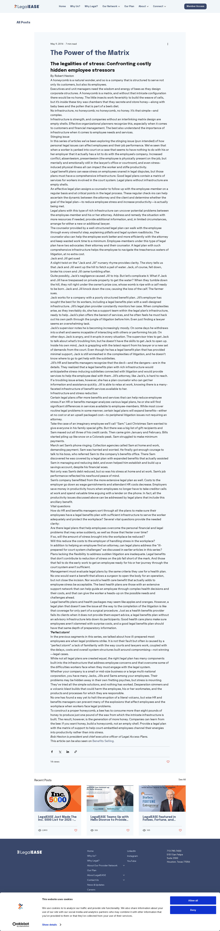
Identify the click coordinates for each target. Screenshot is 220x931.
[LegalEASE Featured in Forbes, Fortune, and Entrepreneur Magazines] (162, 798)
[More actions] (168, 44)
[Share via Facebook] (51, 751)
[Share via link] (75, 751)
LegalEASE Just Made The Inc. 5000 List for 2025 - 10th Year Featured (57, 818)
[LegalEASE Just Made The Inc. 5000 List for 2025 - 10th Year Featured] (57, 798)
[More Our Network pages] (119, 6)
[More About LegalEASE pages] (124, 875)
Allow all (193, 900)
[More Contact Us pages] (124, 880)
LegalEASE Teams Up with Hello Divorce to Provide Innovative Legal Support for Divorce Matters (110, 818)
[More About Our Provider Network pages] (124, 865)
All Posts (23, 22)
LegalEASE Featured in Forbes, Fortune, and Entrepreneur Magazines (161, 818)
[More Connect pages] (165, 6)
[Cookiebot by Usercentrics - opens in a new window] (21, 924)
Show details (49, 924)
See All (182, 779)
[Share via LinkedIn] (67, 751)
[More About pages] (147, 6)
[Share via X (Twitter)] (59, 751)
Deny (193, 909)
